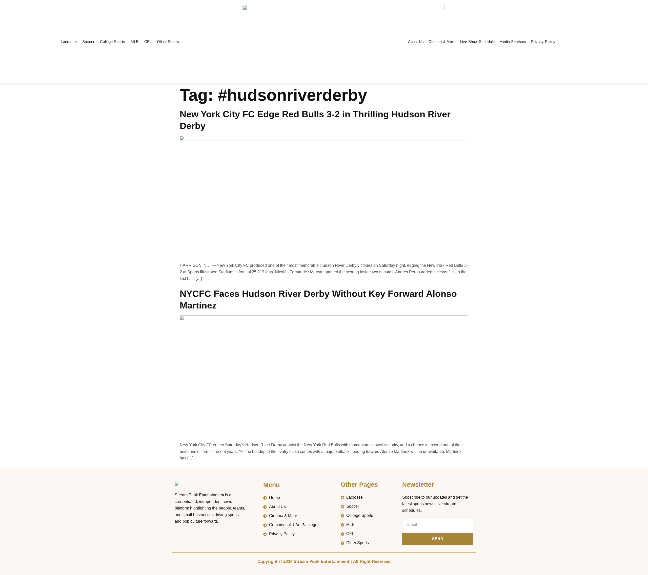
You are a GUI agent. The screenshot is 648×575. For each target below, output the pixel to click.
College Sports (112, 41)
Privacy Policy (543, 41)
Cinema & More (442, 41)
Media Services (512, 41)
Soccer (88, 41)
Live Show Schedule (477, 41)
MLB (135, 41)
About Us (416, 41)
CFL (148, 41)
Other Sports (168, 41)
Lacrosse (69, 41)
